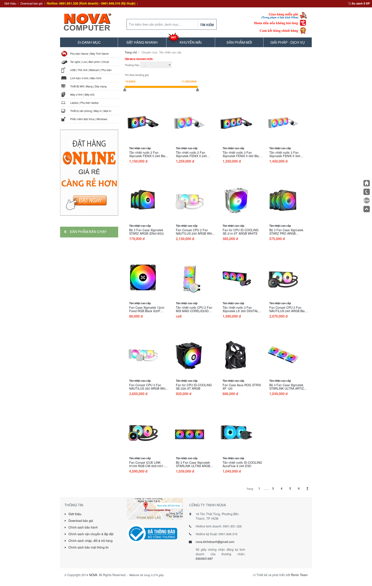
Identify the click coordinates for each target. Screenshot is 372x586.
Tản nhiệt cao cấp (140, 148)
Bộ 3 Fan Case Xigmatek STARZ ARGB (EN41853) (146, 232)
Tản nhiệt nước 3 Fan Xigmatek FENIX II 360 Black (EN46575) (242, 155)
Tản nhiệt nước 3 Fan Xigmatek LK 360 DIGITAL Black (240, 310)
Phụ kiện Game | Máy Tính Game (89, 53)
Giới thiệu (10, 3)
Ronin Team (299, 575)
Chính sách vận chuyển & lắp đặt (90, 534)
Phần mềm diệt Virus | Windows (88, 119)
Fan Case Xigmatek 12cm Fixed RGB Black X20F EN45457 (146, 310)
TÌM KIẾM (207, 25)
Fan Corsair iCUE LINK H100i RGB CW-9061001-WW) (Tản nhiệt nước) (146, 465)
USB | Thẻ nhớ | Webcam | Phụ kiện (91, 70)
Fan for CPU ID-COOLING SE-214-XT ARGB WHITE (241, 232)
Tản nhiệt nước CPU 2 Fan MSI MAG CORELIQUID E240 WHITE (194, 310)
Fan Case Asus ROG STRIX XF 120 (242, 387)
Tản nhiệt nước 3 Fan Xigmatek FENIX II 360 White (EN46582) (284, 155)
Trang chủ (131, 52)
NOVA (93, 575)
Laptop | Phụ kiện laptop (84, 102)
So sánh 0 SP (361, 3)
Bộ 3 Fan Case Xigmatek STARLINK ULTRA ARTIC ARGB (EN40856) (286, 388)
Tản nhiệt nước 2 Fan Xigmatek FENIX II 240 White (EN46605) (191, 155)
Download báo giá (31, 3)
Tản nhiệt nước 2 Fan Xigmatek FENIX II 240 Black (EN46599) (148, 155)
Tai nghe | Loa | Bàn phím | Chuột (89, 62)
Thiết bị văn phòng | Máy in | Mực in (90, 111)
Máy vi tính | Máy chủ (82, 94)
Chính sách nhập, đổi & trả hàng (90, 540)
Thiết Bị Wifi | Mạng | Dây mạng (88, 86)
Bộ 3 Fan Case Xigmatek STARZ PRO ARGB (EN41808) (286, 233)
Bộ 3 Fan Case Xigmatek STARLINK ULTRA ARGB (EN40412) (193, 465)
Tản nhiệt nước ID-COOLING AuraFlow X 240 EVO (242, 464)
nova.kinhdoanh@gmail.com (215, 541)
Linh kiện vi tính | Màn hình (85, 78)
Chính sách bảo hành (83, 527)
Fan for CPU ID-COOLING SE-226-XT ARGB (194, 387)
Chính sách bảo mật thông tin (88, 547)
